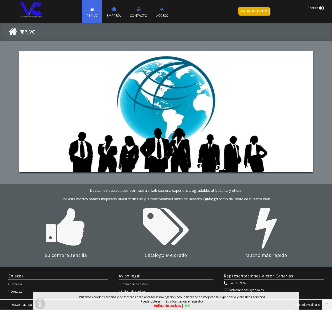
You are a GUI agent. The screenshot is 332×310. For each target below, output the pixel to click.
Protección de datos (134, 284)
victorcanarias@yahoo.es (246, 290)
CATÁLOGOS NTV (254, 11)
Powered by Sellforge (307, 305)
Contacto (17, 291)
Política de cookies (133, 291)
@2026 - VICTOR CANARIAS (28, 305)
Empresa (17, 284)
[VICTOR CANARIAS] (31, 17)
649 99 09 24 (237, 283)
